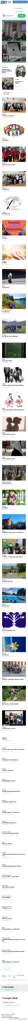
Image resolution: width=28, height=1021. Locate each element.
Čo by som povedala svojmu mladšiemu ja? (13, 409)
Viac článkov (7, 969)
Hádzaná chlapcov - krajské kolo (10, 929)
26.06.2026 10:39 (5, 460)
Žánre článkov (19, 11)
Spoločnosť (6, 54)
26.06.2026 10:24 (5, 534)
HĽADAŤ (22, 15)
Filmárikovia (5, 189)
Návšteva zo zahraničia (8, 115)
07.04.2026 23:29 (5, 963)
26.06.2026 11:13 (5, 338)
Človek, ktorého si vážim (8, 434)
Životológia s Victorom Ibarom (10, 760)
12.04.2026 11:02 (5, 857)
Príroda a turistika (6, 310)
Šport (3, 285)
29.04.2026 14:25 (5, 803)
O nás (2, 1014)
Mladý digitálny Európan (8, 781)
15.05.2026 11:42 (5, 782)
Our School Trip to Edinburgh (10, 336)
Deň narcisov (5, 655)
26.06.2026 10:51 (5, 387)
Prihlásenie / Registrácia (20, 2)
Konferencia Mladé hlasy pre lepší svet (13, 57)
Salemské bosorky (7, 483)
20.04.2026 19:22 (5, 824)
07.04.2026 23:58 (5, 909)
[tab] (3, 976)
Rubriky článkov (19, 8)
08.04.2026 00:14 (5, 888)
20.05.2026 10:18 (5, 681)
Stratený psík (5, 287)
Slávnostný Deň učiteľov (8, 887)
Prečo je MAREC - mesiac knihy (10, 876)
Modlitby (4, 262)
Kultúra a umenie (6, 482)
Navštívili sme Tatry (7, 581)
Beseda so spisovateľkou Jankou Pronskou (13, 951)
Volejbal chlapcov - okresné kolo (10, 962)
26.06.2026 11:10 (5, 362)
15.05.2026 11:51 (5, 751)
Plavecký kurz (6, 606)
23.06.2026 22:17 (5, 607)
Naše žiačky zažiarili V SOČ (9, 802)
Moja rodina (5, 140)
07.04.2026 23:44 (5, 942)
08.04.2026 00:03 (5, 899)
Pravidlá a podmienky (6, 1016)
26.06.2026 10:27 (5, 509)
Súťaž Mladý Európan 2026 (9, 823)
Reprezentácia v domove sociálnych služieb (7, 71)
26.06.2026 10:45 (5, 436)
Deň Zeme (4, 739)
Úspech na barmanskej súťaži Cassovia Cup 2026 (13, 854)
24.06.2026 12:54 (5, 558)
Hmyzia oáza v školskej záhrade (10, 704)
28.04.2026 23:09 (5, 814)
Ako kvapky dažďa (7, 360)
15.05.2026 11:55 (5, 740)
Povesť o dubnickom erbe (8, 630)
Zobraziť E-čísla (9, 989)
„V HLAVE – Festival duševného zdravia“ (12, 557)
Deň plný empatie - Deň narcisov (10, 812)
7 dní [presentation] (9, 976)
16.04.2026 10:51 (5, 845)
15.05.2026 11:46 (5, 772)
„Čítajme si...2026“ (7, 908)
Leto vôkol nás (6, 311)
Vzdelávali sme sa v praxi (8, 728)
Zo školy (17, 79)
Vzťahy (3, 359)
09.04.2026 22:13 (5, 878)
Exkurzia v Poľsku (7, 843)
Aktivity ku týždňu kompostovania (11, 791)
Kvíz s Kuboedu (6, 897)
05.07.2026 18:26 (5, 117)
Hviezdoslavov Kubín (19, 82)
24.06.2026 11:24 (5, 583)
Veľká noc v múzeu (7, 918)
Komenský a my (6, 213)
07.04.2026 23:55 (5, 920)
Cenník (7, 1014)
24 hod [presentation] (14, 976)
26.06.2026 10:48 (5, 411)
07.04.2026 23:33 (5, 953)
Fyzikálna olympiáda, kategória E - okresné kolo (13, 940)
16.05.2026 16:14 (5, 730)
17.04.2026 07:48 (5, 835)
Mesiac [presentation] (4, 976)
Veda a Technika (6, 938)
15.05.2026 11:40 (5, 793)
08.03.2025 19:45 (5, 73)
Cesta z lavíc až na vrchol (8, 164)
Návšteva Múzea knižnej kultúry (10, 833)
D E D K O (4, 238)
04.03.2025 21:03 (7, 60)
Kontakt (12, 1014)
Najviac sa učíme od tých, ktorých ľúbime (13, 385)
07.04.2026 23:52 (5, 930)
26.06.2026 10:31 (5, 485)
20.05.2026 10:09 (5, 705)
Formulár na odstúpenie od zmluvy (10, 1017)
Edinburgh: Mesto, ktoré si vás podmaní (12, 532)
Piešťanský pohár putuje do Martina (11, 866)
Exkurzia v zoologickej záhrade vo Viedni (13, 679)
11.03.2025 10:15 (19, 86)
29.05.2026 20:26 (5, 632)
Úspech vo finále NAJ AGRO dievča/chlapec (13, 749)
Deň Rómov (5, 508)
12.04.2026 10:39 (5, 867)
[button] (9, 1002)
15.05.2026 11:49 (5, 761)
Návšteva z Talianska (7, 770)
